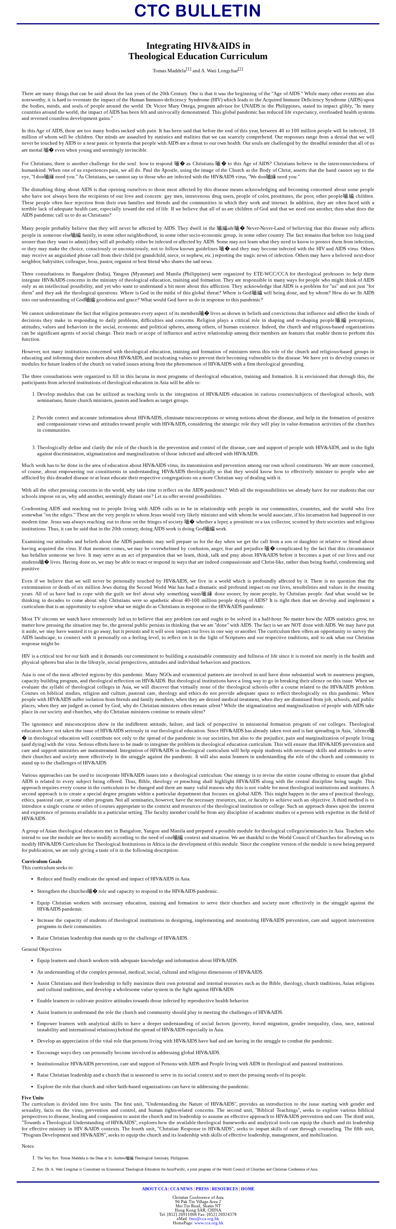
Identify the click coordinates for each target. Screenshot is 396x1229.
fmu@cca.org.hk (204, 1219)
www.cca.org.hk (209, 1223)
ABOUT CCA (154, 1189)
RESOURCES (225, 1189)
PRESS (202, 1189)
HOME (247, 1189)
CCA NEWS (181, 1189)
